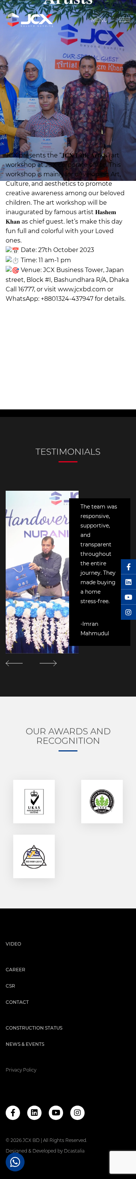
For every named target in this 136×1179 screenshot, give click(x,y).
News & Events (25, 1044)
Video (13, 944)
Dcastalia (74, 1151)
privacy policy (21, 1070)
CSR (10, 986)
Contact (17, 1002)
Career (15, 969)
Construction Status (34, 1028)
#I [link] (48, 280)
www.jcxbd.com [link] (82, 289)
